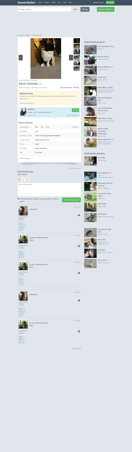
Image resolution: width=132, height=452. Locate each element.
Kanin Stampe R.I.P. (104, 173)
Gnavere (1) (31, 115)
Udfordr (76, 127)
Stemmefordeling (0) (27, 103)
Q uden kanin (23, 245)
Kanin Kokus (102, 77)
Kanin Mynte (102, 214)
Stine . (104, 160)
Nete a (105, 103)
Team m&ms (23, 217)
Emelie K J (105, 59)
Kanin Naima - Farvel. (105, 118)
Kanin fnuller (102, 204)
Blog (59, 2)
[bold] (27, 179)
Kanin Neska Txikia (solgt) (104, 194)
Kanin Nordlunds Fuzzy (106, 46)
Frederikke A (106, 263)
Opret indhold (105, 9)
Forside (20, 35)
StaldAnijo (106, 188)
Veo (104, 49)
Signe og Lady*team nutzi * (103, 243)
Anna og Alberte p (108, 217)
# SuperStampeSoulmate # (105, 176)
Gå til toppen (76, 348)
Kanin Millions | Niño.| (105, 87)
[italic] (23, 179)
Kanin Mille (101, 158)
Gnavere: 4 (22, 226)
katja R (105, 206)
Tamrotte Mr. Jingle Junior (104, 230)
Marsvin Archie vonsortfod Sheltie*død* (103, 131)
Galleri (27, 35)
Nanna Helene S (108, 252)
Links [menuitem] (64, 2)
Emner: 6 (21, 229)
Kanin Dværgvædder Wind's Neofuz (105, 109)
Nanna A (105, 80)
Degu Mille (101, 250)
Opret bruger (99, 2)
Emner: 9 (21, 256)
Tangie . (105, 234)
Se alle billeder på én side (28, 80)
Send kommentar (71, 200)
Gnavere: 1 (22, 254)
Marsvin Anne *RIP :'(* (105, 139)
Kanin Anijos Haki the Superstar (105, 184)
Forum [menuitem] (53, 2)
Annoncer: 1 (22, 227)
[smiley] (19, 179)
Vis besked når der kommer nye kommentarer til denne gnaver (39, 200)
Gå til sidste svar (75, 168)
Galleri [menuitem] (40, 2)
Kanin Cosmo (102, 260)
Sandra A (31, 109)
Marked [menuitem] (46, 2)
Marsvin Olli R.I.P (103, 57)
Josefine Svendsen (108, 121)
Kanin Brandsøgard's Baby (105, 99)
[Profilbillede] (23, 210)
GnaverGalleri (26, 2)
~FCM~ (105, 136)
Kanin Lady (101, 240)
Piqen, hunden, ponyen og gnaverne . (105, 143)
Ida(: (104, 198)
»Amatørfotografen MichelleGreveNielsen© (106, 91)
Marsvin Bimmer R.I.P (105, 67)
